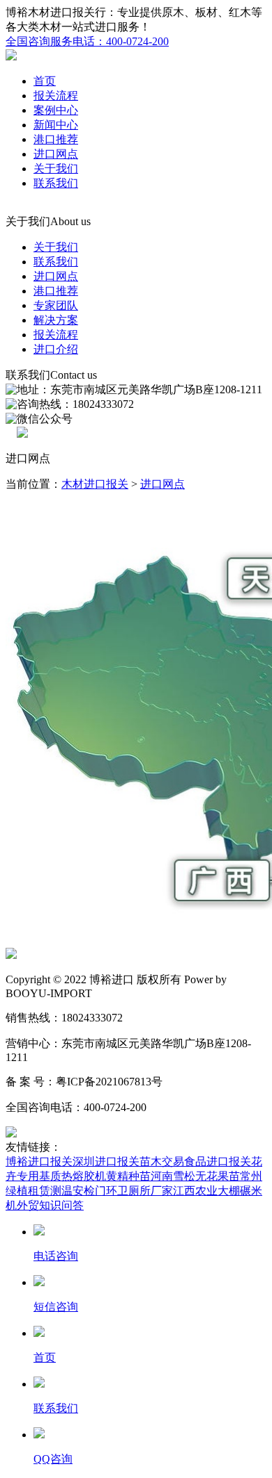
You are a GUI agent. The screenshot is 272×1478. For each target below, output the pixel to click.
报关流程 (55, 95)
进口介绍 (55, 349)
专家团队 (55, 305)
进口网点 (55, 154)
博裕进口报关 (39, 1161)
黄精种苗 (128, 1176)
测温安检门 (78, 1191)
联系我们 (55, 183)
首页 (44, 81)
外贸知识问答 (50, 1205)
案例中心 (55, 110)
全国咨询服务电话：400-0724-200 (87, 41)
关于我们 (55, 168)
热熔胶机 (83, 1176)
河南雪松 (173, 1176)
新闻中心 (55, 125)
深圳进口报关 (106, 1161)
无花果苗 (217, 1176)
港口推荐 (55, 139)
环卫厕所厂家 (139, 1191)
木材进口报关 (94, 484)
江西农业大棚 (206, 1191)
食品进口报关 (217, 1161)
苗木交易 (161, 1161)
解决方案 (55, 320)
